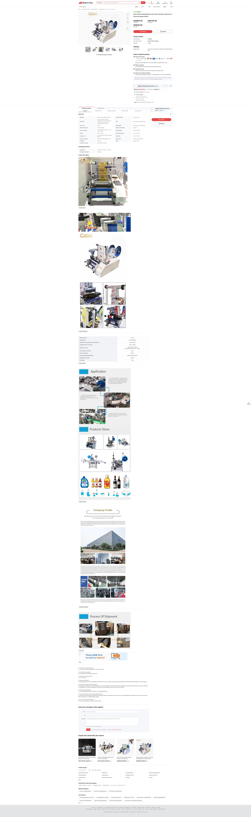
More (79, 803)
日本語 (140, 809)
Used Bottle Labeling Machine (85, 800)
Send (88, 729)
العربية (132, 809)
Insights (158, 807)
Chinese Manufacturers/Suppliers (110, 807)
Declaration (139, 811)
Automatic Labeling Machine (85, 791)
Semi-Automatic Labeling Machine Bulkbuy (133, 800)
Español (99, 809)
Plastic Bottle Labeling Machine (100, 800)
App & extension (156, 6)
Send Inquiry (143, 31)
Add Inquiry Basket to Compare (105, 54)
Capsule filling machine (83, 772)
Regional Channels (141, 807)
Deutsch (123, 809)
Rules (172, 6)
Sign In (135, 102)
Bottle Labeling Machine (111, 9)
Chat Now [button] (164, 31)
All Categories (83, 6)
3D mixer (151, 777)
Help (149, 6)
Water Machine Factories (116, 797)
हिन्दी (143, 809)
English (95, 809)
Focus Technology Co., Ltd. (117, 811)
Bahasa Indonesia (162, 809)
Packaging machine (129, 775)
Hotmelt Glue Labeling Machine (100, 791)
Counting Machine (129, 772)
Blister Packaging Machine (154, 772)
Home (79, 9)
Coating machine (81, 777)
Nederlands (128, 809)
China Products (100, 807)
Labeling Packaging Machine (159, 797)
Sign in (171, 3)
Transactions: (154, 89)
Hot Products (93, 807)
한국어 (136, 809)
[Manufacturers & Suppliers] (85, 2)
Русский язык (113, 809)
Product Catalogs (97, 770)
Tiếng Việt (155, 809)
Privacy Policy (144, 811)
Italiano (119, 809)
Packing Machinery (94, 9)
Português (104, 809)
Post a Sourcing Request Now (115, 729)
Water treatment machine (107, 777)
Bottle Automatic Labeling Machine (144, 797)
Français (108, 809)
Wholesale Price (127, 807)
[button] (145, 111)
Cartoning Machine (82, 775)
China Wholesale (120, 807)
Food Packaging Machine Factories (86, 797)
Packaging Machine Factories (102, 797)
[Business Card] (170, 114)
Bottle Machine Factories (129, 797)
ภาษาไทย (147, 809)
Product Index (148, 807)
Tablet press (104, 772)
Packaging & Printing (85, 9)
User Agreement (133, 811)
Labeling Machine (102, 9)
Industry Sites (134, 807)
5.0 (156, 110)
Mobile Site (154, 807)
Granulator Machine (153, 775)
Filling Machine (105, 775)
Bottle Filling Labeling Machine (116, 800)
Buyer (142, 6)
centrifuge (128, 777)
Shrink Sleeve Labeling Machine (115, 791)
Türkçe (151, 809)
